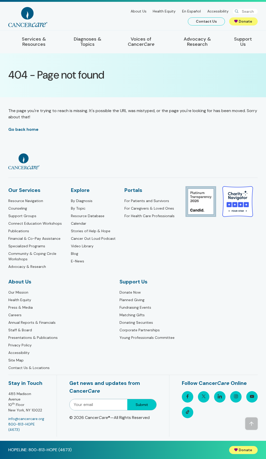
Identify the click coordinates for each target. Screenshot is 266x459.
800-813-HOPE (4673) (21, 427)
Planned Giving (131, 300)
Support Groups (22, 216)
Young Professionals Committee (147, 337)
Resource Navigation (25, 200)
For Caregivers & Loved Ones (149, 208)
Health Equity (164, 11)
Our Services (24, 190)
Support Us (133, 281)
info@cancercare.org (26, 418)
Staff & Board (20, 330)
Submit (142, 404)
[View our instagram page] (236, 397)
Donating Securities (136, 322)
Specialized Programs (26, 246)
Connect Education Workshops (35, 223)
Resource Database (87, 216)
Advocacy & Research (27, 266)
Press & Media (20, 307)
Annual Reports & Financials (32, 322)
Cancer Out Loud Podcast (93, 238)
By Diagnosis (81, 200)
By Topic (78, 208)
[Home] (27, 17)
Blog (74, 253)
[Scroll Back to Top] (251, 423)
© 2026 (109, 417)
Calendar (78, 223)
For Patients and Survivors (146, 200)
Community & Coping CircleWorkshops (32, 256)
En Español (191, 11)
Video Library (82, 246)
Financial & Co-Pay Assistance (34, 238)
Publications (18, 231)
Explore (80, 190)
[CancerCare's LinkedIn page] (219, 397)
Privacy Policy (20, 345)
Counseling (17, 208)
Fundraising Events (135, 307)
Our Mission (18, 292)
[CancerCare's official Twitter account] (203, 397)
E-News (77, 261)
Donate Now (130, 292)
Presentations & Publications (33, 337)
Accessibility (218, 11)
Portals (133, 190)
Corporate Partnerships (139, 330)
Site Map (16, 360)
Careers (15, 315)
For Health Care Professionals (149, 216)
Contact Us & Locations (29, 367)
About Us (139, 11)
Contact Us (206, 21)
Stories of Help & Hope (90, 231)
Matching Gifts (132, 315)
